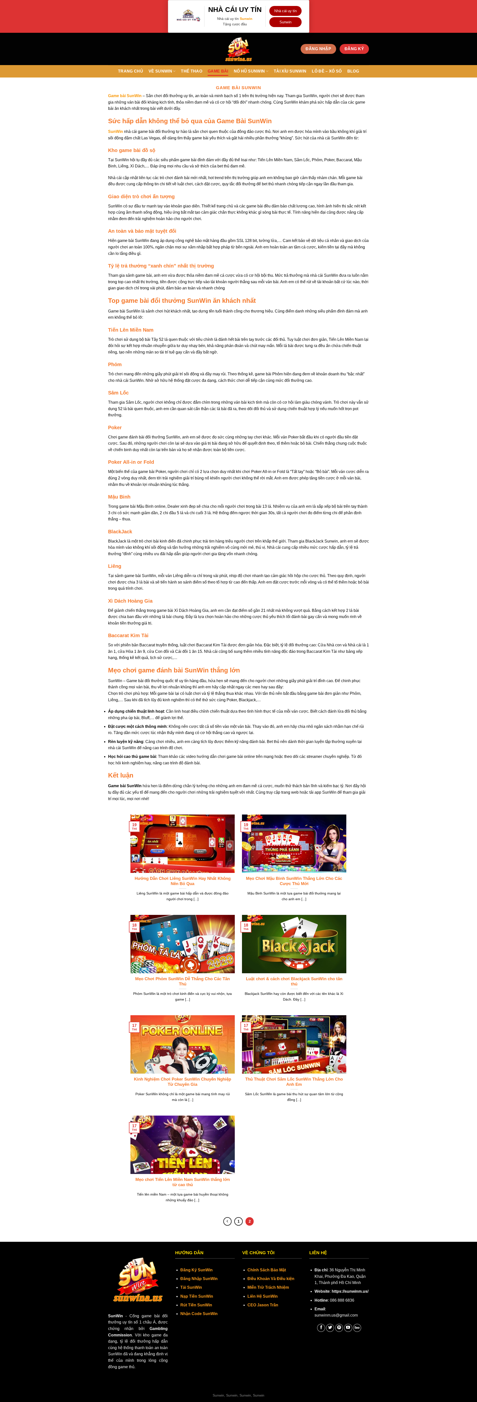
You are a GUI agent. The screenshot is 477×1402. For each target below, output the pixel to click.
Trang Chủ (130, 71)
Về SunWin (160, 71)
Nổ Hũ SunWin (249, 71)
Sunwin (246, 19)
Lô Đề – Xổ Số (327, 71)
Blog (353, 71)
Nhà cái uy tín (285, 11)
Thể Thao (191, 71)
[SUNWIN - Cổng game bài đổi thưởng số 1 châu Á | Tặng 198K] (238, 49)
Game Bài (218, 71)
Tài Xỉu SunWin (290, 71)
